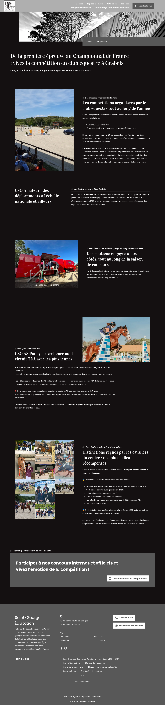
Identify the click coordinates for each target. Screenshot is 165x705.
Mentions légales (71, 696)
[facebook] (61, 648)
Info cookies (96, 696)
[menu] (160, 6)
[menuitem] (79, 4)
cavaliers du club (119, 148)
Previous (18, 263)
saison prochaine (137, 523)
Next (75, 263)
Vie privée (84, 696)
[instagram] (65, 648)
